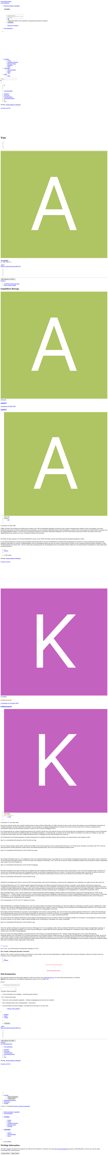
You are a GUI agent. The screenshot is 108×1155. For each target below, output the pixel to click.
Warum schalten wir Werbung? (13, 104)
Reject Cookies (15, 1153)
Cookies (8, 1149)
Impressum (7, 1101)
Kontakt (6, 1103)
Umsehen (6, 59)
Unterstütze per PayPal (5, 108)
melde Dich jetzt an (49, 977)
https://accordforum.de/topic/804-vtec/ (11, 266)
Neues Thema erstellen (10, 285)
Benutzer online (11, 63)
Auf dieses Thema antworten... (9, 991)
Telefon (6, 1017)
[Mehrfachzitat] (4, 549)
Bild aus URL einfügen (13, 1008)
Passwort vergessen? (12, 25)
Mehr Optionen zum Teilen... (8, 279)
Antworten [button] (7, 1023)
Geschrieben (8, 406)
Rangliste (9, 65)
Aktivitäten (7, 68)
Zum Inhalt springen (6, 1)
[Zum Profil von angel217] (54, 257)
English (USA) (11, 1098)
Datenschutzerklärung (10, 1100)
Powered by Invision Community (21, 1106)
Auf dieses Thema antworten (11, 283)
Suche (9, 71)
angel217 (5, 260)
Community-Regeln (12, 62)
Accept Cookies (5, 1153)
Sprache (6, 1095)
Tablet (5, 1016)
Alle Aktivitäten (11, 70)
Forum (9, 60)
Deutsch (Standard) (13, 1097)
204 (8, 520)
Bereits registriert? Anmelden (12, 6)
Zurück (9, 1120)
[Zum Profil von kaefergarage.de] (54, 695)
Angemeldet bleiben (12, 21)
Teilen (2, 265)
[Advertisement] (54, 45)
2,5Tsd (9, 816)
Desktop (6, 1014)
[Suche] (1, 82)
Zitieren (6, 550)
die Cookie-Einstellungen (62, 1149)
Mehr (8, 66)
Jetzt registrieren (8, 28)
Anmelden (10, 22)
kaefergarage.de (6, 706)
